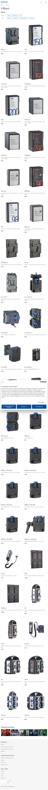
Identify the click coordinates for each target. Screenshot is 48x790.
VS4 (2, 679)
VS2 (25, 608)
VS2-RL (3, 644)
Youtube (7, 782)
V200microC (27, 120)
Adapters (16, 18)
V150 (25, 49)
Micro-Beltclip (28, 367)
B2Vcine (26, 262)
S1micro (3, 574)
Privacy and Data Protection (7, 746)
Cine (20, 15)
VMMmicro (27, 436)
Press (2, 775)
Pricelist (2, 760)
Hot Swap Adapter (23, 18)
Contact (2, 771)
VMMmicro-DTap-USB (6, 505)
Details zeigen (41, 402)
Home (2, 5)
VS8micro (26, 715)
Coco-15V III (4, 297)
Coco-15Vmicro (28, 297)
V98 (2, 227)
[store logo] (4, 2)
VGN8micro (4, 608)
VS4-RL (26, 679)
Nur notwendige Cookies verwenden (8, 407)
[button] (41, 2)
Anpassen (23, 406)
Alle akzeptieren (39, 406)
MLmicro (3, 49)
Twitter (10, 782)
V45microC (3, 191)
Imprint (2, 744)
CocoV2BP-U (4, 367)
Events (2, 773)
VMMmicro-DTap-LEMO (30, 470)
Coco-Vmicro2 (27, 333)
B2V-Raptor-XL (4, 262)
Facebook (2, 782)
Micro (9, 15)
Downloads (3, 762)
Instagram (5, 782)
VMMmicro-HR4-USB (29, 505)
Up (44, 788)
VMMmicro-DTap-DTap (6, 470)
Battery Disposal (4, 764)
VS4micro (3, 715)
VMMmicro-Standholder (30, 539)
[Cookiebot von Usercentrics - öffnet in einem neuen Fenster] (41, 382)
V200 (2, 120)
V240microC (4, 155)
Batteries (9, 18)
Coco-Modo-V (4, 333)
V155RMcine (27, 84)
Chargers (31, 18)
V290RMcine (27, 155)
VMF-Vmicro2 (4, 436)
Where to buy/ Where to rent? (7, 758)
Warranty (3, 751)
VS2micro (26, 644)
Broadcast (15, 15)
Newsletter (3, 778)
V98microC (27, 227)
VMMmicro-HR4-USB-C (7, 539)
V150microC (4, 84)
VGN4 (25, 574)
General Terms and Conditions (7, 749)
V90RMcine (27, 191)
